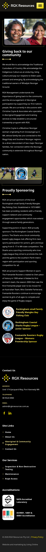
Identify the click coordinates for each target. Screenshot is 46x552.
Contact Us (10, 449)
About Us (10, 437)
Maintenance (12, 474)
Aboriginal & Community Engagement (18, 443)
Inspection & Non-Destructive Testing (20, 468)
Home (8, 432)
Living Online (32, 544)
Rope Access (11, 478)
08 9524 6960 (8, 398)
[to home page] (18, 5)
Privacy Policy (37, 537)
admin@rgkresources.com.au (15, 406)
